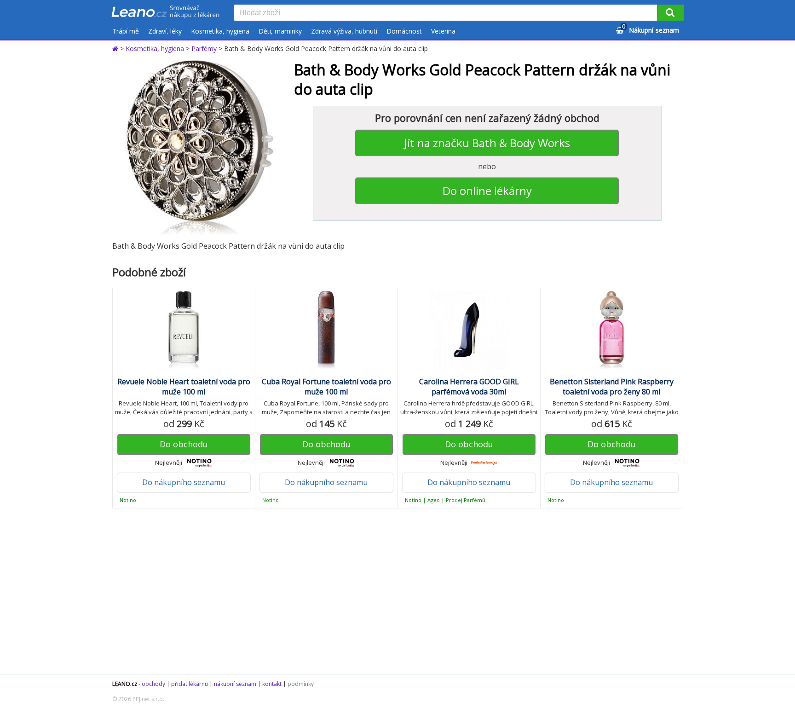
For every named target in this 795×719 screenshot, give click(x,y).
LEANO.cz (124, 684)
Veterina (443, 31)
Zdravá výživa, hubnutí (344, 31)
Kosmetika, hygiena (220, 31)
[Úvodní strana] (165, 12)
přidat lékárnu (189, 684)
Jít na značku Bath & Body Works (487, 142)
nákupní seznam (235, 684)
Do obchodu (184, 444)
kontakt (272, 684)
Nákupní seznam (650, 28)
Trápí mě (125, 31)
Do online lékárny (487, 190)
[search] (447, 13)
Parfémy (204, 48)
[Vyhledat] (670, 13)
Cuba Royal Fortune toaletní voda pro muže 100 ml (326, 387)
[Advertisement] (393, 591)
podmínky (301, 684)
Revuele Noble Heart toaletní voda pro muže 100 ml (183, 387)
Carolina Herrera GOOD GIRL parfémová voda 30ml (469, 387)
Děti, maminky (280, 31)
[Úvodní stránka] (116, 48)
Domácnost (404, 31)
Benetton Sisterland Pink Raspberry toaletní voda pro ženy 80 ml (612, 387)
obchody (153, 684)
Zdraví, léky (165, 31)
